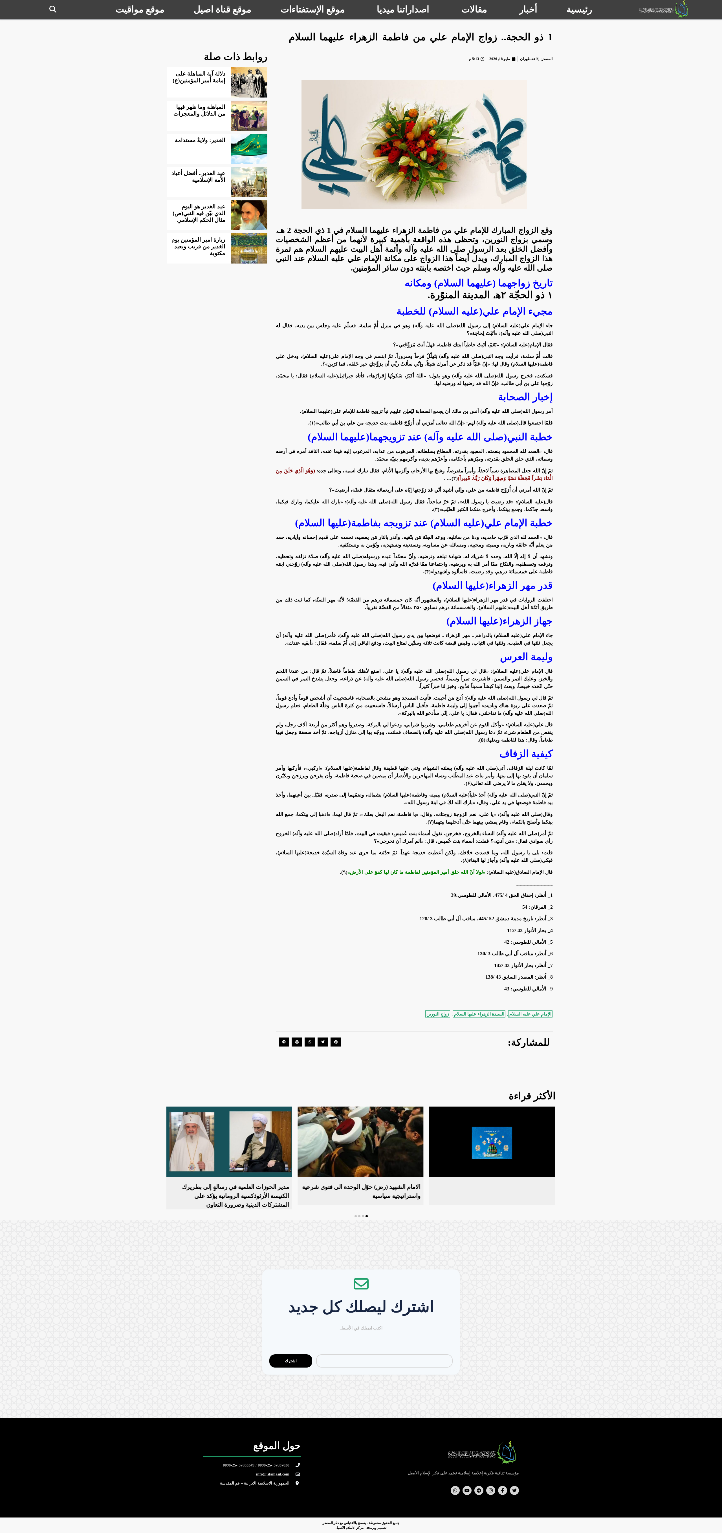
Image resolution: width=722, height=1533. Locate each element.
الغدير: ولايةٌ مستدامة (200, 140)
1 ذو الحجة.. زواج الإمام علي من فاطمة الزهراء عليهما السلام (421, 37)
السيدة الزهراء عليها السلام (479, 1014)
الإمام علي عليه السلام (530, 1014)
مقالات (474, 9)
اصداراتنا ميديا (403, 9)
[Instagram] (490, 1490)
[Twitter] (514, 1490)
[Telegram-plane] (478, 1490)
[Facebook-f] (502, 1490)
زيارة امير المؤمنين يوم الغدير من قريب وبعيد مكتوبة (198, 246)
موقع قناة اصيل (222, 9)
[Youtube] (467, 1490)
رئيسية (579, 9)
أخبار (528, 9)
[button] (53, 9)
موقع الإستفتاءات (313, 9)
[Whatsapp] (455, 1490)
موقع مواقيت (140, 9)
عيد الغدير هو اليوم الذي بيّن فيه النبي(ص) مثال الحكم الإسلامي (199, 213)
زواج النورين (437, 1014)
